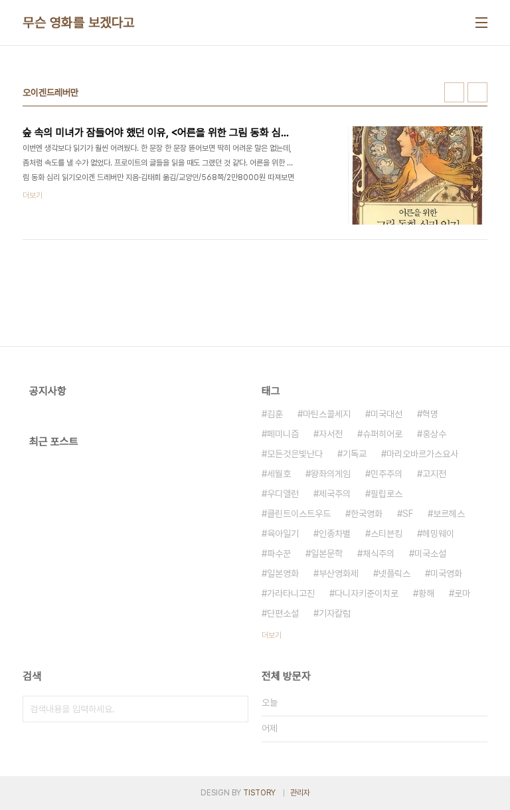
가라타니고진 (291, 593)
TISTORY (259, 792)
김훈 (275, 414)
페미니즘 (283, 434)
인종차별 (335, 533)
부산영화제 (339, 573)
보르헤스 (449, 513)
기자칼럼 (335, 613)
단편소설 (283, 613)
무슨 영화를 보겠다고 (79, 23)
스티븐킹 (386, 533)
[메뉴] (481, 23)
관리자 (300, 792)
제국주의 (335, 493)
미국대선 (386, 414)
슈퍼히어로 (382, 434)
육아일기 (283, 533)
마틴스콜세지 (327, 414)
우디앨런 (283, 493)
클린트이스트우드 (299, 513)
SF (407, 513)
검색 (235, 709)
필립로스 (386, 493)
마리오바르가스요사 (422, 454)
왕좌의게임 (331, 473)
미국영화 (446, 573)
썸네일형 (454, 92)
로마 (462, 593)
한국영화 (366, 513)
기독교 (355, 454)
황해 (426, 593)
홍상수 (434, 434)
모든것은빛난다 (295, 454)
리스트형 (477, 92)
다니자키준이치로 (366, 593)
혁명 (430, 414)
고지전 (434, 473)
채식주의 (378, 553)
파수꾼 (279, 553)
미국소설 (430, 553)
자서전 (331, 434)
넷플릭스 (394, 573)
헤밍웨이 (438, 533)
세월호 (279, 473)
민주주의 (386, 473)
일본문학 (327, 553)
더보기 (272, 635)
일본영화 (283, 573)
